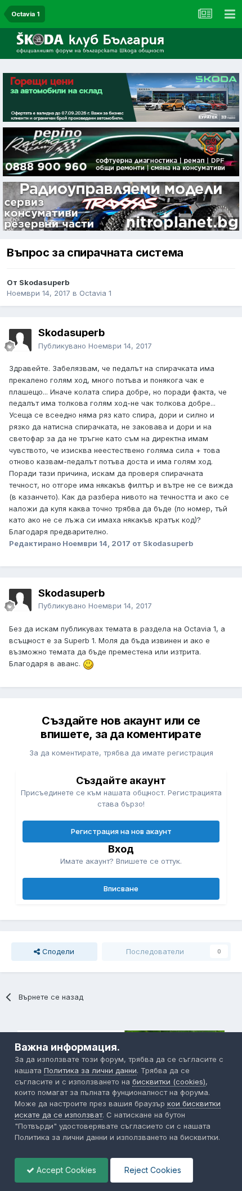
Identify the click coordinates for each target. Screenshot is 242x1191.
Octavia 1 (95, 292)
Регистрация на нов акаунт (121, 831)
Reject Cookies (151, 1170)
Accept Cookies (65, 1170)
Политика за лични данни (90, 1070)
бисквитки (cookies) (168, 1081)
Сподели (57, 951)
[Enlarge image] (88, 663)
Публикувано (95, 345)
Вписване (121, 888)
